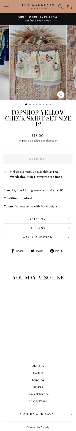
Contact (38, 373)
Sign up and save (37, 414)
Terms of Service (38, 394)
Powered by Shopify (38, 427)
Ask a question (38, 237)
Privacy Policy (38, 401)
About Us (38, 366)
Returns (38, 228)
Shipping (23, 141)
